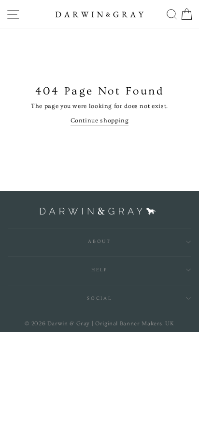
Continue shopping (100, 120)
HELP (99, 269)
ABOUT (99, 241)
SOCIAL (99, 298)
